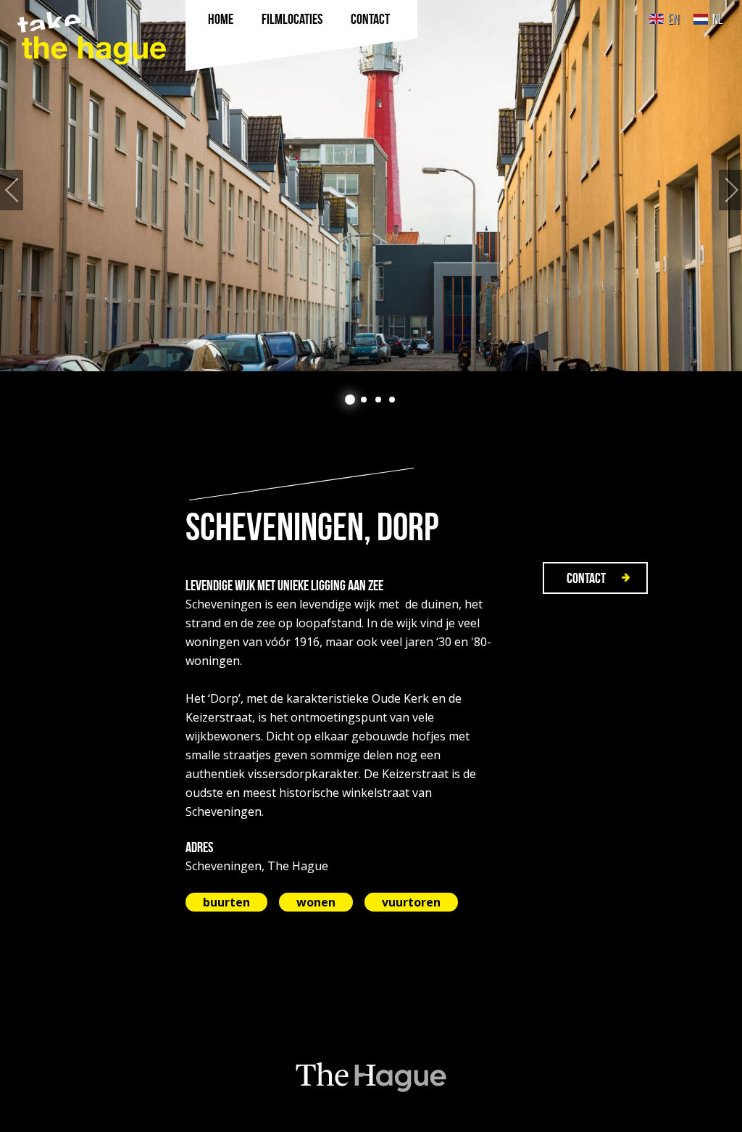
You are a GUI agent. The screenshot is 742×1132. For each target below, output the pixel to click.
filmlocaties (292, 19)
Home (220, 19)
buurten (226, 902)
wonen (315, 902)
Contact (370, 19)
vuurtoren (411, 902)
